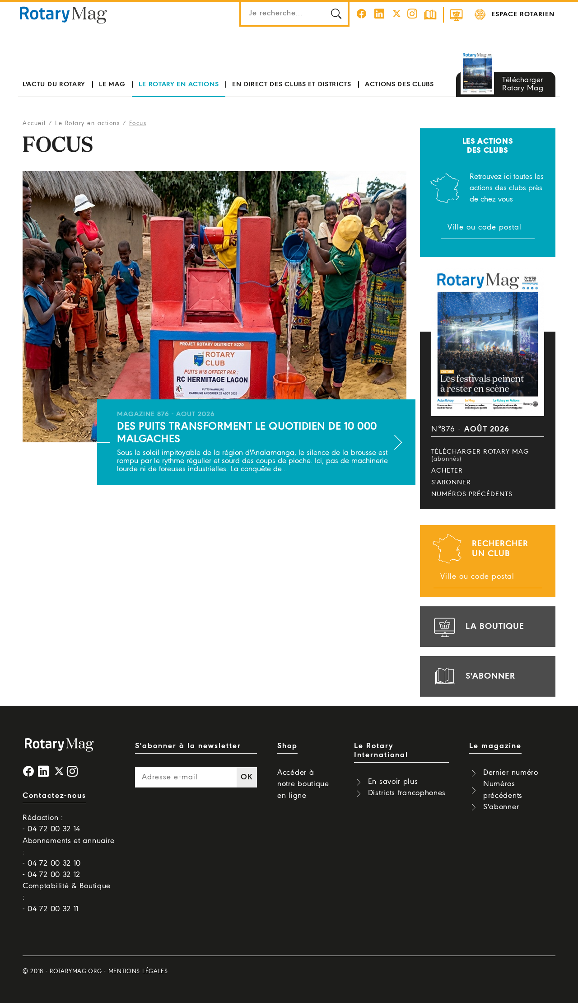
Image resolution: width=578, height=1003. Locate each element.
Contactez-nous (54, 796)
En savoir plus (393, 782)
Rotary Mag (64, 14)
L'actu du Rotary (54, 84)
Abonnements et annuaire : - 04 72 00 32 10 (69, 852)
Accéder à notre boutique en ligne (303, 784)
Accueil (34, 123)
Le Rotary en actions (179, 84)
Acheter (447, 470)
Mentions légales (138, 971)
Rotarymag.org (76, 971)
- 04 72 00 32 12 (51, 875)
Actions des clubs (399, 84)
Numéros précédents (472, 494)
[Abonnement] (430, 15)
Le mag (112, 84)
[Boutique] (456, 15)
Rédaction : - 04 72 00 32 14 (51, 824)
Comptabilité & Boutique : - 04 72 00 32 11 (67, 897)
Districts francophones (407, 793)
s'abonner (490, 676)
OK (246, 777)
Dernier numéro (510, 773)
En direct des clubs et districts (291, 84)
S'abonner (451, 482)
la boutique (495, 626)
